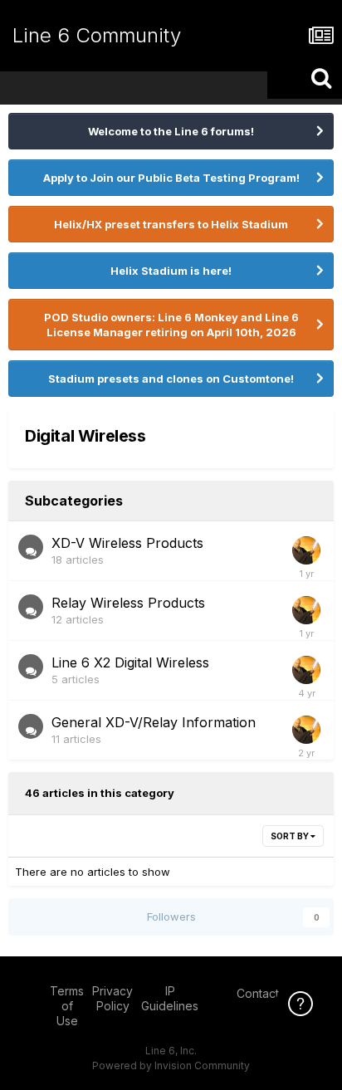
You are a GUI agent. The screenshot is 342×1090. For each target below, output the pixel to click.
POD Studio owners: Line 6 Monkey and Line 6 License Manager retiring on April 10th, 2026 (171, 324)
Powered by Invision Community (171, 1065)
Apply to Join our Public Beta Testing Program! (171, 177)
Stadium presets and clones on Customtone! (171, 378)
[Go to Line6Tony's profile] (306, 550)
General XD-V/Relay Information (153, 722)
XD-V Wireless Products (127, 543)
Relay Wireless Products (128, 602)
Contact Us (266, 993)
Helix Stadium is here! (171, 270)
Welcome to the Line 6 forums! (171, 131)
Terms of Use (67, 1006)
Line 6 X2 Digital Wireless (130, 662)
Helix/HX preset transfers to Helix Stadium (171, 224)
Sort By (290, 836)
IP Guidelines (169, 998)
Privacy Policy (112, 998)
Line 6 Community (96, 35)
